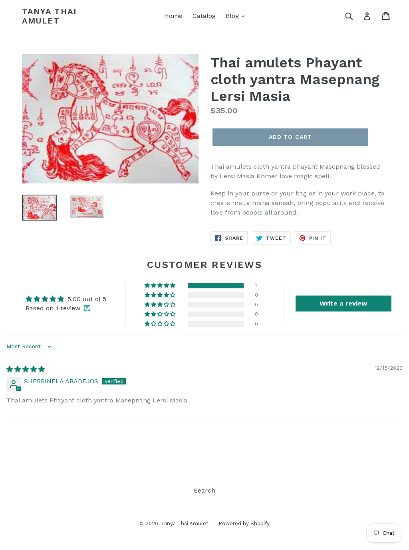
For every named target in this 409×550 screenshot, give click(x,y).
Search (204, 490)
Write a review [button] (343, 303)
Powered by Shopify (244, 523)
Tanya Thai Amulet (49, 16)
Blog (233, 16)
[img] (25, 369)
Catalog (204, 16)
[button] (161, 285)
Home (173, 16)
